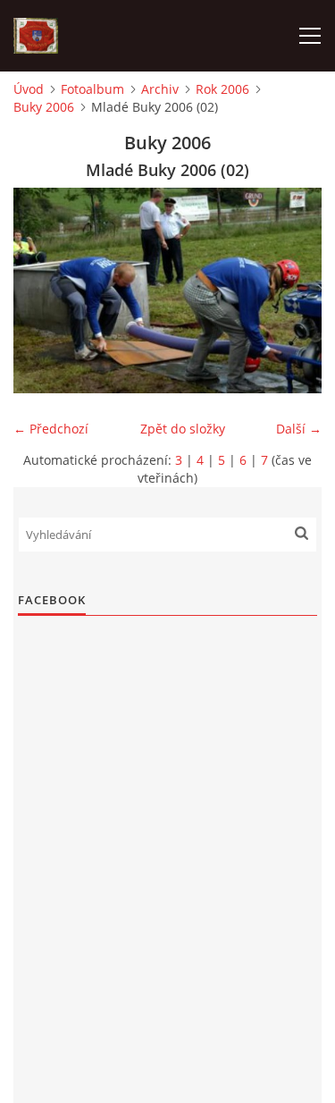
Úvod (28, 88)
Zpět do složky (182, 428)
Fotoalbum (92, 88)
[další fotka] (292, 290)
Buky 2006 (43, 106)
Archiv (160, 88)
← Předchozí (50, 428)
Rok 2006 (222, 88)
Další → (299, 428)
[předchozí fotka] (42, 290)
